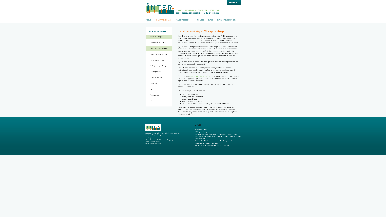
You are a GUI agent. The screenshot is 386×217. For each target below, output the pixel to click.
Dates (219, 145)
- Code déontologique (157, 60)
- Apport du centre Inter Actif (159, 54)
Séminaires (199, 20)
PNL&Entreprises (182, 20)
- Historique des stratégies (158, 48)
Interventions (214, 141)
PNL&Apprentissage (162, 20)
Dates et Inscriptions (226, 20)
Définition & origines (156, 37)
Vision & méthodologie (201, 141)
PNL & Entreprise (200, 139)
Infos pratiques (199, 143)
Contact (208, 143)
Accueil (149, 20)
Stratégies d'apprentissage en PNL (205, 136)
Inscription (226, 145)
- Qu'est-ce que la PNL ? (157, 43)
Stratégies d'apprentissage (158, 66)
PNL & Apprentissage (201, 132)
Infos (210, 20)
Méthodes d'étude (156, 77)
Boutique (215, 143)
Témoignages (154, 95)
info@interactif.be (155, 143)
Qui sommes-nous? (200, 130)
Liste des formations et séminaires (205, 145)
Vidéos (230, 134)
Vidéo (151, 89)
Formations (153, 83)
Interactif (182, 8)
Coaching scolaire (155, 72)
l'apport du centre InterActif (199, 76)
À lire (151, 101)
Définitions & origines (201, 134)
